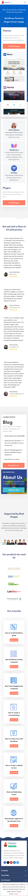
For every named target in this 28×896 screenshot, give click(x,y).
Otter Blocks (14, 129)
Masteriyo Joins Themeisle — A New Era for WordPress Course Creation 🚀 (14, 443)
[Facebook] (5, 862)
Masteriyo (14, 149)
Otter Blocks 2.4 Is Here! (12, 459)
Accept (16, 894)
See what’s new (13, 465)
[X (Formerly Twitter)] (8, 862)
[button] (25, 870)
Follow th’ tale (14, 490)
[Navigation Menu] (25, 2)
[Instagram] (17, 862)
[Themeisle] (6, 2)
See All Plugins (14, 203)
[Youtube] (11, 862)
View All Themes (14, 46)
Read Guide (14, 640)
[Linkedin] (14, 862)
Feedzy (14, 172)
